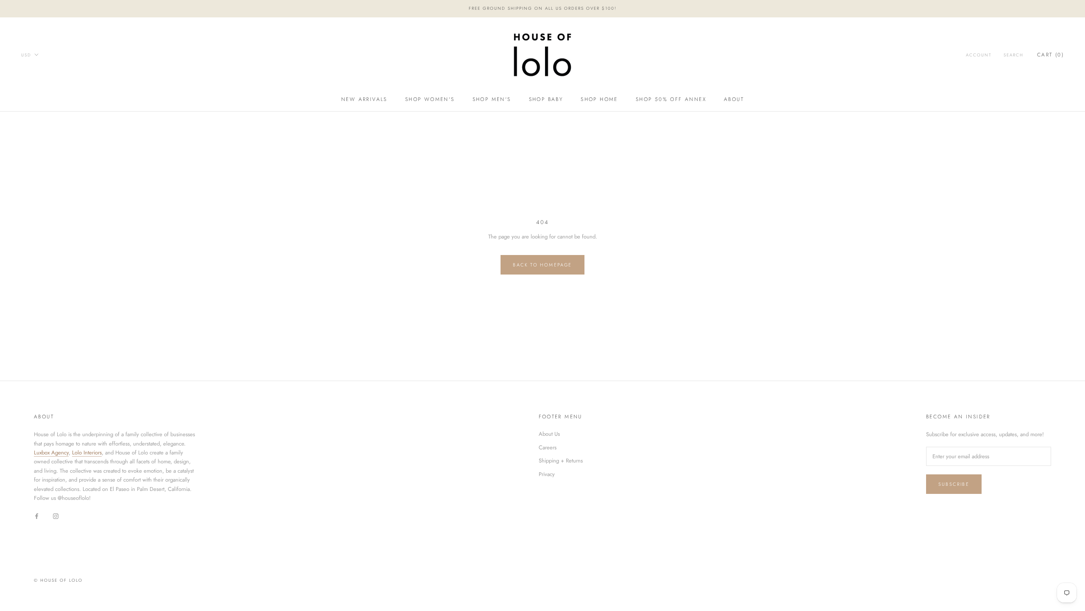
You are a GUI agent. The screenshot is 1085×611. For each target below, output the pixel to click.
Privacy (547, 474)
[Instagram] (55, 515)
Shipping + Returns (561, 461)
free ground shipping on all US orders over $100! (543, 8)
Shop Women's (430, 99)
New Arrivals (364, 99)
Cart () (1050, 55)
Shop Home (599, 99)
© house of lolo (58, 580)
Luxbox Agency (51, 452)
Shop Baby (546, 99)
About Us (549, 434)
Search (1014, 55)
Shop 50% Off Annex (671, 99)
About (734, 99)
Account (979, 55)
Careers (547, 447)
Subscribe (953, 484)
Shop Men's (492, 99)
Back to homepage (542, 264)
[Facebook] (36, 515)
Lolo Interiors (87, 452)
